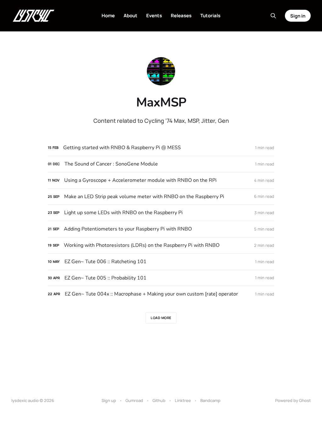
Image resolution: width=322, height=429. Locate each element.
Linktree (183, 400)
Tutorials (210, 15)
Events (154, 15)
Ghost (305, 400)
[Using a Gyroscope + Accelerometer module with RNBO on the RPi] (161, 180)
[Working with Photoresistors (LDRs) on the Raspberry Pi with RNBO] (161, 245)
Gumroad (134, 400)
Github (159, 400)
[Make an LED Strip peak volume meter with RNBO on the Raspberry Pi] (161, 197)
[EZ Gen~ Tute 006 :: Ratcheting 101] (161, 262)
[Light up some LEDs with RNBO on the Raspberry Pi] (161, 213)
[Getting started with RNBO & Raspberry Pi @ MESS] (161, 148)
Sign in (297, 16)
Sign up (109, 400)
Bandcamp (210, 400)
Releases (181, 15)
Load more (161, 317)
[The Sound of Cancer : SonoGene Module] (161, 164)
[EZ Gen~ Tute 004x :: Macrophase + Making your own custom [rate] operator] (161, 294)
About (130, 15)
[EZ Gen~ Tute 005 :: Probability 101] (161, 278)
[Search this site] (273, 15)
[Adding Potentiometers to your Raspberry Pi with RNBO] (161, 229)
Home (108, 15)
